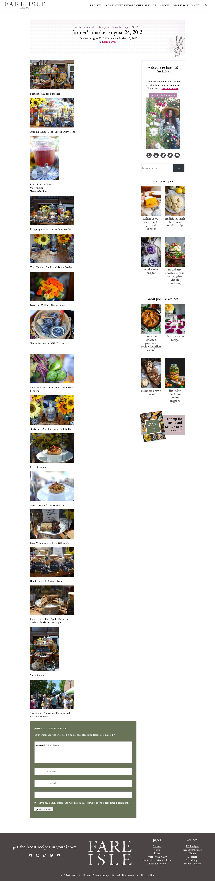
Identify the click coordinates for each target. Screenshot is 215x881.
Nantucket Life (93, 27)
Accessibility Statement (124, 875)
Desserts (192, 856)
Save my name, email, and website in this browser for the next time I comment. (83, 802)
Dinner (192, 853)
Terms (86, 875)
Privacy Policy (100, 875)
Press (157, 853)
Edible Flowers (192, 863)
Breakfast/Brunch (192, 849)
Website (39, 795)
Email (38, 783)
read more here (170, 88)
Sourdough (192, 860)
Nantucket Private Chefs (157, 860)
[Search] (178, 168)
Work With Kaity (157, 856)
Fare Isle (34, 5)
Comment (40, 745)
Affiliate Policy (157, 863)
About (157, 849)
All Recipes (192, 846)
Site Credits (147, 875)
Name (38, 772)
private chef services (163, 95)
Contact (157, 846)
